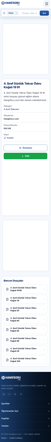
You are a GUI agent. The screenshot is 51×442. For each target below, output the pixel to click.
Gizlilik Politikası (15, 438)
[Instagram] (3, 394)
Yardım (5, 426)
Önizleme (27, 148)
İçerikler (5, 403)
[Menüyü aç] (47, 4)
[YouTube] (9, 394)
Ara (44, 13)
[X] (15, 394)
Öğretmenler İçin (9, 411)
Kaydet (10, 138)
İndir (27, 156)
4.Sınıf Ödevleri (11, 109)
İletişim (4, 438)
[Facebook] (20, 394)
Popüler (5, 418)
